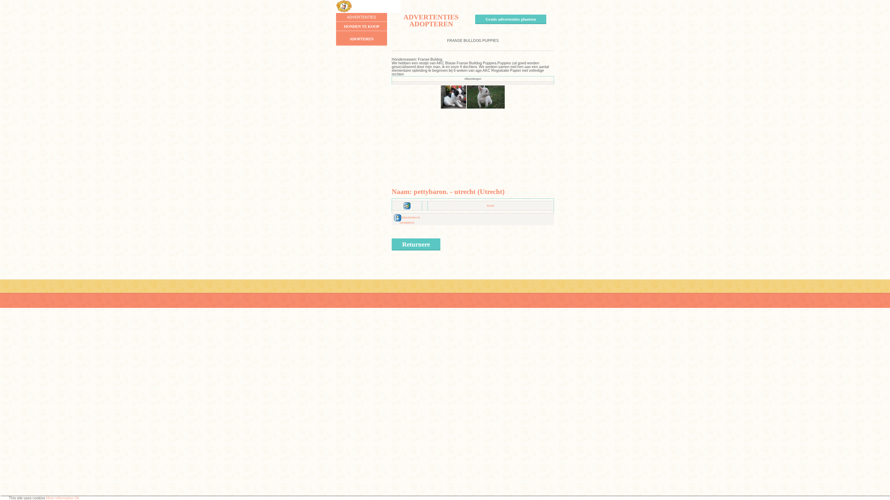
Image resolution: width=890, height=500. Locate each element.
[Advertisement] (473, 141)
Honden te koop (361, 26)
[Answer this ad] (407, 205)
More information (60, 498)
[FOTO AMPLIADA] (453, 96)
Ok (77, 498)
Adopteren (362, 39)
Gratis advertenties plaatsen (511, 19)
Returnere (416, 244)
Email (490, 205)
